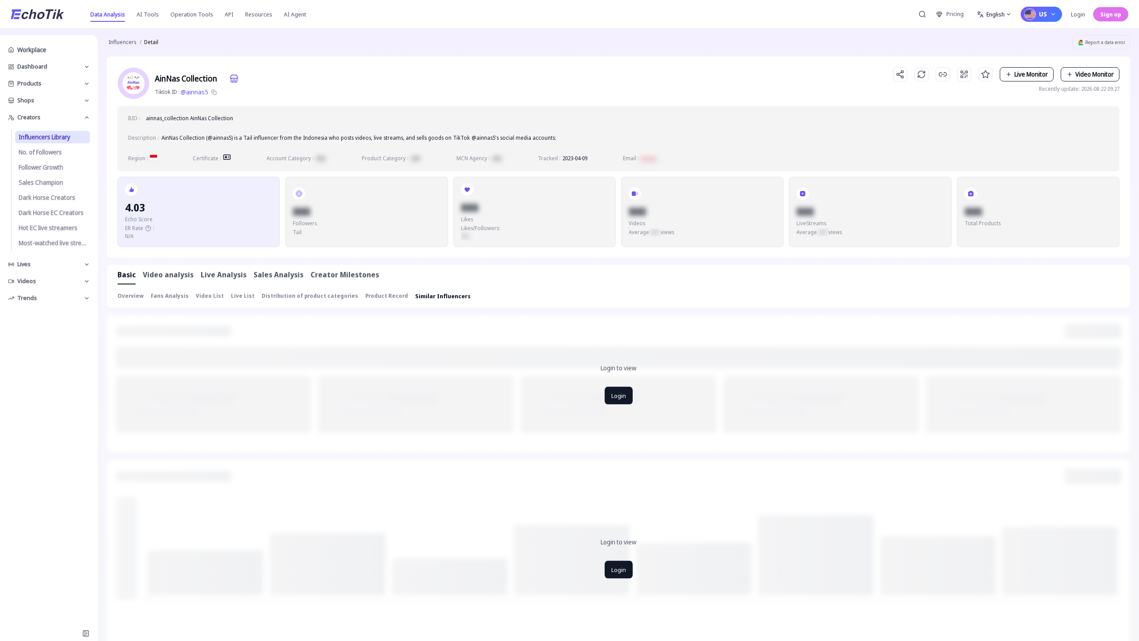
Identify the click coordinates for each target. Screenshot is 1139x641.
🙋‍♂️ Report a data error (1101, 42)
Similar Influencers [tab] (443, 296)
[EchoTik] (37, 14)
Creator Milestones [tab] (345, 275)
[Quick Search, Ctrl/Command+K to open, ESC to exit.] (922, 14)
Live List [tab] (242, 296)
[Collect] (985, 74)
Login (1078, 14)
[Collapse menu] (86, 633)
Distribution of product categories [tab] (310, 296)
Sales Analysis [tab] (278, 275)
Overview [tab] (130, 296)
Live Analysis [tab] (223, 275)
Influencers (122, 42)
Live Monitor (1031, 74)
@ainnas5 (194, 92)
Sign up (1110, 14)
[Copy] (214, 92)
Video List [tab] (210, 296)
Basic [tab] (126, 275)
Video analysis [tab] (168, 275)
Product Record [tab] (386, 296)
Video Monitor (1094, 74)
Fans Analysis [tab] (170, 296)
